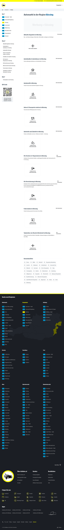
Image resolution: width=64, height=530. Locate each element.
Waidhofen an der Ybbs (49, 453)
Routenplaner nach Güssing (8, 79)
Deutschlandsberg (7, 309)
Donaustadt (6, 396)
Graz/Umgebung (7, 317)
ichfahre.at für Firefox (16, 510)
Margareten (6, 423)
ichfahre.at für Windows (6, 513)
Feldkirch (26, 362)
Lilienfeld (47, 418)
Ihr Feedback (19, 480)
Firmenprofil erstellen (37, 477)
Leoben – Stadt (7, 325)
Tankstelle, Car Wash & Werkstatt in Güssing (7, 71)
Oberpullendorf (7, 33)
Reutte (46, 373)
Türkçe (10, 522)
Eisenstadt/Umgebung (8, 19)
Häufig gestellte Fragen (21, 477)
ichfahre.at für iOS (26, 513)
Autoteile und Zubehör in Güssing (9, 56)
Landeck (46, 368)
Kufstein (46, 365)
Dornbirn (26, 359)
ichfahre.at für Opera (37, 510)
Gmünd (46, 396)
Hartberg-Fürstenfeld (8, 320)
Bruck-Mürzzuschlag (8, 306)
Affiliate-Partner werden (37, 483)
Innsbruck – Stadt (48, 354)
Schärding (26, 418)
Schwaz (46, 376)
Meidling (6, 429)
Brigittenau (6, 391)
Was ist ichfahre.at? (21, 474)
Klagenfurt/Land (7, 362)
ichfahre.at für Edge (26, 510)
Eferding (26, 391)
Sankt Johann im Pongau (50, 309)
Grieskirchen (26, 399)
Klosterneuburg (48, 407)
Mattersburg (6, 28)
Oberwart (5, 36)
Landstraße (6, 415)
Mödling (46, 421)
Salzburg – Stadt (48, 312)
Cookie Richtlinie (51, 480)
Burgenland (6, 9)
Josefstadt (6, 413)
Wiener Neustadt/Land (49, 445)
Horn (46, 404)
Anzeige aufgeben (36, 474)
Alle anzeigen (59, 34)
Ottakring (6, 434)
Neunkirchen (47, 429)
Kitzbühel (47, 362)
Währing (5, 445)
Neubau (5, 432)
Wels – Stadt (26, 432)
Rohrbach (26, 415)
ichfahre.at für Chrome (6, 510)
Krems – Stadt (48, 415)
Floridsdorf (6, 402)
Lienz (46, 370)
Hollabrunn (47, 402)
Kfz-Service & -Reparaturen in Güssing (7, 60)
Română (22, 522)
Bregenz (26, 354)
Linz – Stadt (27, 404)
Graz (5, 312)
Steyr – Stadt (27, 423)
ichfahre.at (6, 527)
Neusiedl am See (7, 30)
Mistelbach (47, 426)
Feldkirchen (6, 354)
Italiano (26, 522)
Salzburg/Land (48, 314)
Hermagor (6, 357)
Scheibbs (47, 437)
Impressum (50, 474)
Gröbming (6, 314)
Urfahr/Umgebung (28, 426)
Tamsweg (47, 317)
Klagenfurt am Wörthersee (9, 359)
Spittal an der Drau (7, 365)
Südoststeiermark (7, 339)
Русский (6, 522)
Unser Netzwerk (36, 480)
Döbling (5, 394)
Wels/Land (26, 434)
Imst (46, 359)
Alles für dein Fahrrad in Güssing (9, 65)
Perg (25, 410)
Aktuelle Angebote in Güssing (8, 43)
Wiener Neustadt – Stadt (49, 448)
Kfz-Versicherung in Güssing (8, 63)
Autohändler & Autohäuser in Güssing (7, 47)
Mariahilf (6, 426)
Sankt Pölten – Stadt (49, 432)
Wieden (5, 448)
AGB (49, 483)
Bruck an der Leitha (49, 391)
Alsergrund (6, 388)
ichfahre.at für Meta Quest (37, 513)
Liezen (5, 328)
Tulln (46, 442)
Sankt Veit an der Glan (8, 368)
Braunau (26, 388)
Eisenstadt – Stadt (7, 17)
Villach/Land (6, 376)
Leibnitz (5, 322)
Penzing (5, 437)
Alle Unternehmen (59, 58)
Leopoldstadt (6, 418)
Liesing (5, 421)
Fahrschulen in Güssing (7, 68)
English (30, 522)
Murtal (5, 333)
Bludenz (26, 357)
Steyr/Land (26, 421)
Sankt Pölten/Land (48, 434)
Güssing (5, 22)
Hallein (46, 306)
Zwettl (46, 456)
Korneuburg (47, 410)
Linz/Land (26, 407)
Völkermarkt (6, 373)
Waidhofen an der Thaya (49, 451)
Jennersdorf (6, 25)
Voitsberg (6, 341)
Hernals (5, 404)
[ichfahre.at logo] (4, 5)
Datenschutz (50, 477)
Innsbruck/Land (48, 357)
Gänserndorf (47, 399)
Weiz (5, 344)
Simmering (6, 442)
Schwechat (47, 440)
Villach (5, 370)
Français (14, 522)
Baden (46, 394)
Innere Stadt (6, 410)
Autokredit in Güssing (7, 50)
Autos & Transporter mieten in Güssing (6, 53)
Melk (46, 423)
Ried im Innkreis (27, 413)
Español (18, 522)
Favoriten (6, 399)
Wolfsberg (6, 378)
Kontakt (18, 483)
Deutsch (34, 522)
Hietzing (5, 407)
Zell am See (47, 320)
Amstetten (47, 388)
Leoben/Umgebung (7, 331)
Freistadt (26, 394)
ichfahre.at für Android (16, 513)
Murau (5, 336)
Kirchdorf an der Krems (29, 402)
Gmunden (26, 396)
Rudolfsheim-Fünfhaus (8, 440)
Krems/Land (47, 413)
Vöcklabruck (26, 429)
